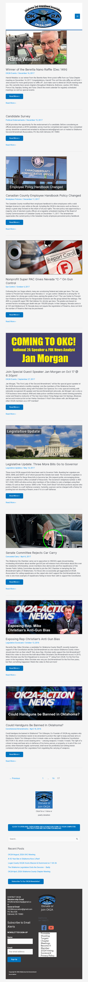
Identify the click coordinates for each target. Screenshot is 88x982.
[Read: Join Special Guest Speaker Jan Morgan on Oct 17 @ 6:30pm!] (44, 350)
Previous (15, 778)
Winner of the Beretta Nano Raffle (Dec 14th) (36, 69)
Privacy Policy (47, 956)
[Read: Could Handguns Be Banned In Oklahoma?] (44, 703)
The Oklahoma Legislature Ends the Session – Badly (29, 867)
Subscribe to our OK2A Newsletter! (26, 881)
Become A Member (46, 947)
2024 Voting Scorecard (47, 952)
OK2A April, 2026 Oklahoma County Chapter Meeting (29, 871)
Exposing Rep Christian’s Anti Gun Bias (33, 639)
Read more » (14, 96)
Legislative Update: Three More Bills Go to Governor (42, 464)
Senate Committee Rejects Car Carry (31, 552)
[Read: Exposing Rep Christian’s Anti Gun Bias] (44, 617)
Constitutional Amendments (17, 729)
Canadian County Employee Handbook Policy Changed (43, 195)
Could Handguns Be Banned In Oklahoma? (34, 725)
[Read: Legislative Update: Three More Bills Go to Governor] (44, 442)
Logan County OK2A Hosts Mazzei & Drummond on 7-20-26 (32, 863)
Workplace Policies (14, 199)
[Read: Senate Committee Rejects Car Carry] (44, 531)
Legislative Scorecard (14, 643)
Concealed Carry (12, 556)
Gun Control (10, 287)
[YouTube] (51, 928)
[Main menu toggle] (77, 16)
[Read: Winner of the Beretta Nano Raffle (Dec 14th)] (36, 47)
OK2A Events (11, 73)
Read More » (11, 103)
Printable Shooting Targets (45, 935)
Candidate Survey (18, 116)
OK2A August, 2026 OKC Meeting (21, 854)
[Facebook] (44, 928)
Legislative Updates (14, 468)
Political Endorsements (15, 120)
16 (53, 778)
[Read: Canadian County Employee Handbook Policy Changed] (36, 173)
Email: (10, 948)
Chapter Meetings (45, 942)
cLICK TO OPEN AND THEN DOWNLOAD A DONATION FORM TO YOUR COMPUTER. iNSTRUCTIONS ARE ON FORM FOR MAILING (44, 827)
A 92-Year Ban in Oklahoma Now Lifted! (24, 859)
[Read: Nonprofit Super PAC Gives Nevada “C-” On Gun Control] (44, 257)
